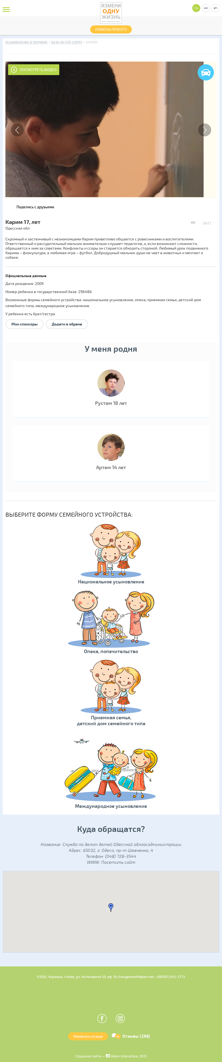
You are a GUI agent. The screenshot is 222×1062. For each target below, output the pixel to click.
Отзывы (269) (136, 1036)
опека (140, 300)
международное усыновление (62, 306)
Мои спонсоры (24, 324)
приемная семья (162, 300)
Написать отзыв (88, 1036)
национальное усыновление (108, 300)
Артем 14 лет (111, 467)
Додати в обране (67, 324)
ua (206, 8)
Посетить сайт (118, 862)
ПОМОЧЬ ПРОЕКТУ (111, 29)
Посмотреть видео (38, 70)
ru (196, 8)
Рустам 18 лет (111, 403)
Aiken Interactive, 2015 (128, 1056)
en (215, 8)
